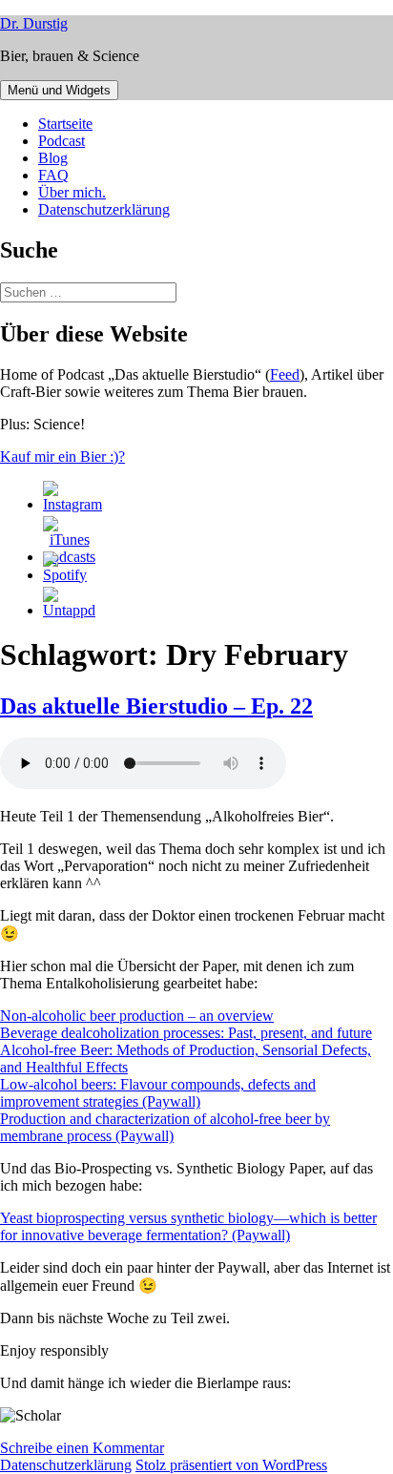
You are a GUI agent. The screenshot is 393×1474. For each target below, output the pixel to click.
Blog (53, 158)
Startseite (65, 123)
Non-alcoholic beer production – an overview (137, 1015)
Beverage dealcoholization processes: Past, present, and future (186, 1033)
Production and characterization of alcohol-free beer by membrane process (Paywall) (165, 1127)
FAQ (53, 175)
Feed (285, 374)
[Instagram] (72, 504)
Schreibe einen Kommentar (82, 1448)
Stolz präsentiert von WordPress (231, 1465)
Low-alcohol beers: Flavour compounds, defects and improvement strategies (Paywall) (158, 1093)
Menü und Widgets (59, 90)
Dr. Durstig (34, 23)
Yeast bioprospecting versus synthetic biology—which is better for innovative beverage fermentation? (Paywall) (188, 1226)
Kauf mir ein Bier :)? (62, 456)
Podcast (61, 141)
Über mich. (72, 192)
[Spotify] (65, 575)
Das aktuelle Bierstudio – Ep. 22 (156, 706)
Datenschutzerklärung (104, 209)
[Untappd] (69, 610)
